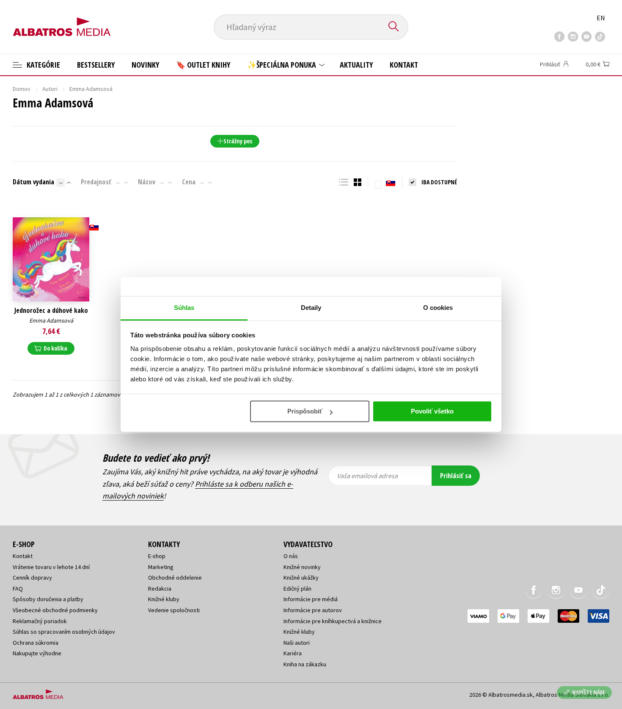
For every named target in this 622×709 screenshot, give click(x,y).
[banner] (62, 20)
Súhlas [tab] (184, 307)
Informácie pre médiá (310, 599)
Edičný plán (297, 588)
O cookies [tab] (438, 307)
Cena (188, 181)
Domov (21, 89)
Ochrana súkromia (35, 642)
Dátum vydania (33, 181)
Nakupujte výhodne (37, 653)
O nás (290, 556)
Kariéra (292, 653)
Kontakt (404, 65)
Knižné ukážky (301, 577)
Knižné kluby (163, 599)
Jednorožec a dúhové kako (51, 311)
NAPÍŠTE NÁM (588, 692)
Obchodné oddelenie (175, 577)
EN (601, 18)
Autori (50, 89)
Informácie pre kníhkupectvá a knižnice (332, 621)
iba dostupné (439, 182)
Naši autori (296, 642)
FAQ (18, 588)
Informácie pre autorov (312, 610)
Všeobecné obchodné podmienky (55, 610)
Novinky (145, 65)
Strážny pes (237, 141)
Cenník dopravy (32, 577)
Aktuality (356, 65)
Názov (146, 181)
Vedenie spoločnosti (174, 610)
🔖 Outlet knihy (203, 65)
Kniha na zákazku (304, 664)
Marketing (160, 567)
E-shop (156, 556)
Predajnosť (96, 181)
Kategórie (42, 65)
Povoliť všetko (432, 411)
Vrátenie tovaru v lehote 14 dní (51, 567)
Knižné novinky (302, 567)
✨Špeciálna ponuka (282, 65)
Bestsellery (96, 65)
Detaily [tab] (311, 307)
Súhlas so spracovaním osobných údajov (64, 631)
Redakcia (159, 588)
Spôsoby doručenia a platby (48, 599)
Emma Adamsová (51, 320)
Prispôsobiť (304, 411)
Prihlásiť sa (455, 475)
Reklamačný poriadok (40, 621)
